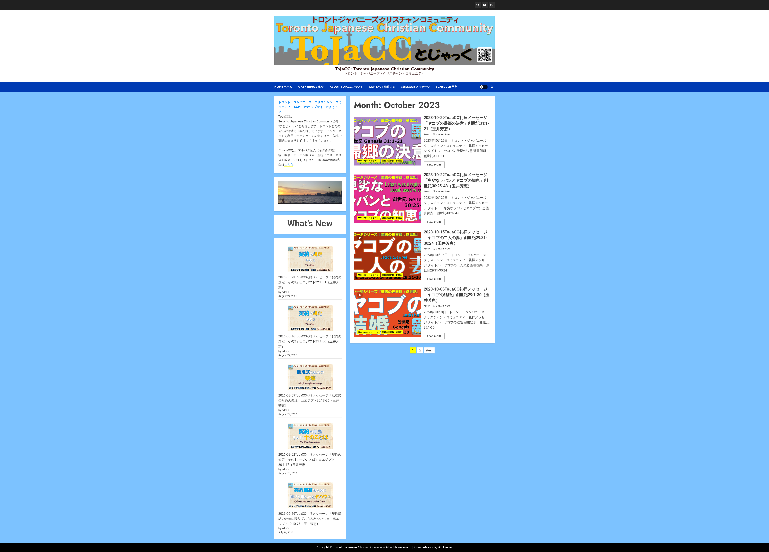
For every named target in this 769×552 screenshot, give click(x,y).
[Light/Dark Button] (484, 87)
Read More (434, 165)
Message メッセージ (415, 87)
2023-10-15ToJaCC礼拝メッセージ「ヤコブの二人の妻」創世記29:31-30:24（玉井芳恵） (455, 238)
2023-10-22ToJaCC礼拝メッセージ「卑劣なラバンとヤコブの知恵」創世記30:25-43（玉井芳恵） (456, 180)
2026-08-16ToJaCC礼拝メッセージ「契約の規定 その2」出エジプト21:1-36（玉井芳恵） (309, 341)
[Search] (492, 87)
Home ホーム (283, 87)
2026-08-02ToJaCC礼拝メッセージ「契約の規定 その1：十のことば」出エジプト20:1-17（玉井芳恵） (309, 460)
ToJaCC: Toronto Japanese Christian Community (384, 69)
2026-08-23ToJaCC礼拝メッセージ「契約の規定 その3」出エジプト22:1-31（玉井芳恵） (309, 282)
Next (429, 350)
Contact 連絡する (382, 87)
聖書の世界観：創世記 (392, 160)
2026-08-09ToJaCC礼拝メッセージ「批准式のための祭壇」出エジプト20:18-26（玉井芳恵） (309, 401)
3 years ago (443, 134)
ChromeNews (423, 547)
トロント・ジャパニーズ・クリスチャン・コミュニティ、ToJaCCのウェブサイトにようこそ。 (309, 107)
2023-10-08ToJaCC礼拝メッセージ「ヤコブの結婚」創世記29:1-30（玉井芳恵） (456, 295)
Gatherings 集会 (311, 87)
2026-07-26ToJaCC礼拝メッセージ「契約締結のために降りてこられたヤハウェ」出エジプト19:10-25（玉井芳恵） (309, 519)
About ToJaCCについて (346, 87)
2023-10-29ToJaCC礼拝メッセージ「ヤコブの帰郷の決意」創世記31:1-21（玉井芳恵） (456, 123)
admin (427, 134)
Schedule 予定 (446, 87)
